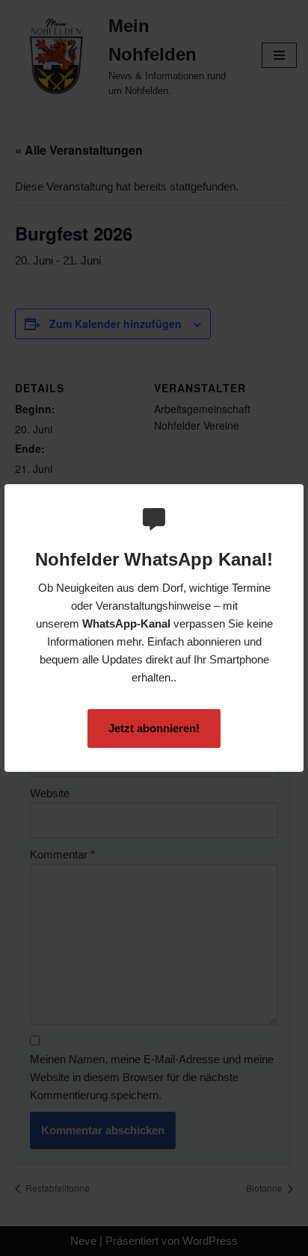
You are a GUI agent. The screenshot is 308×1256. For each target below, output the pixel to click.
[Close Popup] (294, 496)
